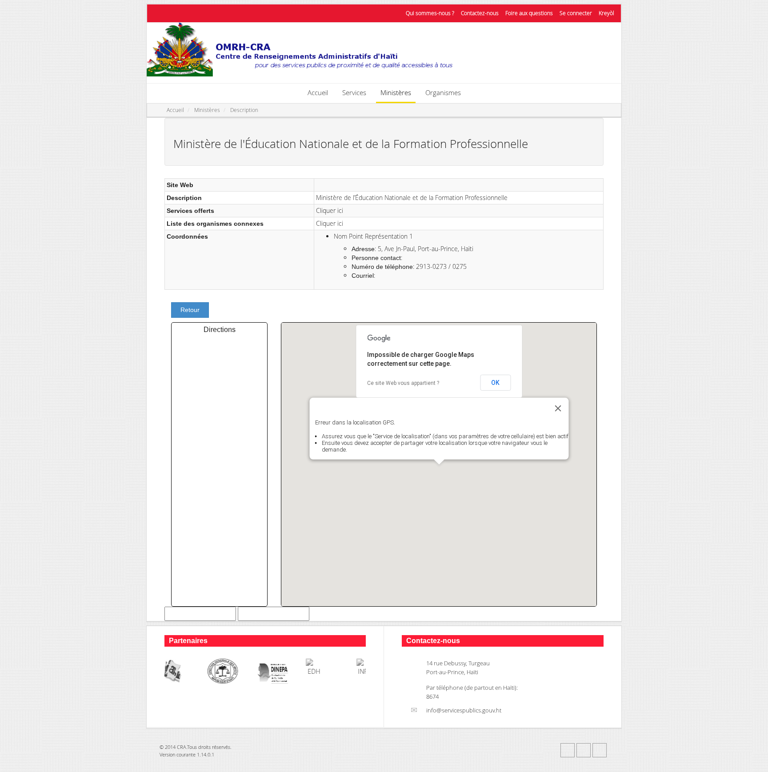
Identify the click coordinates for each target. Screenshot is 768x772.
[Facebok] (567, 750)
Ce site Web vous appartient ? (403, 383)
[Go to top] (753, 763)
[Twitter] (583, 750)
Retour (190, 309)
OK (495, 382)
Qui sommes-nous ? (430, 13)
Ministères (395, 92)
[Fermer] (557, 408)
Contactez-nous (480, 13)
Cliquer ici (329, 210)
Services (354, 92)
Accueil (318, 92)
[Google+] (599, 750)
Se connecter (576, 13)
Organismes (443, 92)
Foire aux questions (529, 13)
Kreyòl (606, 13)
